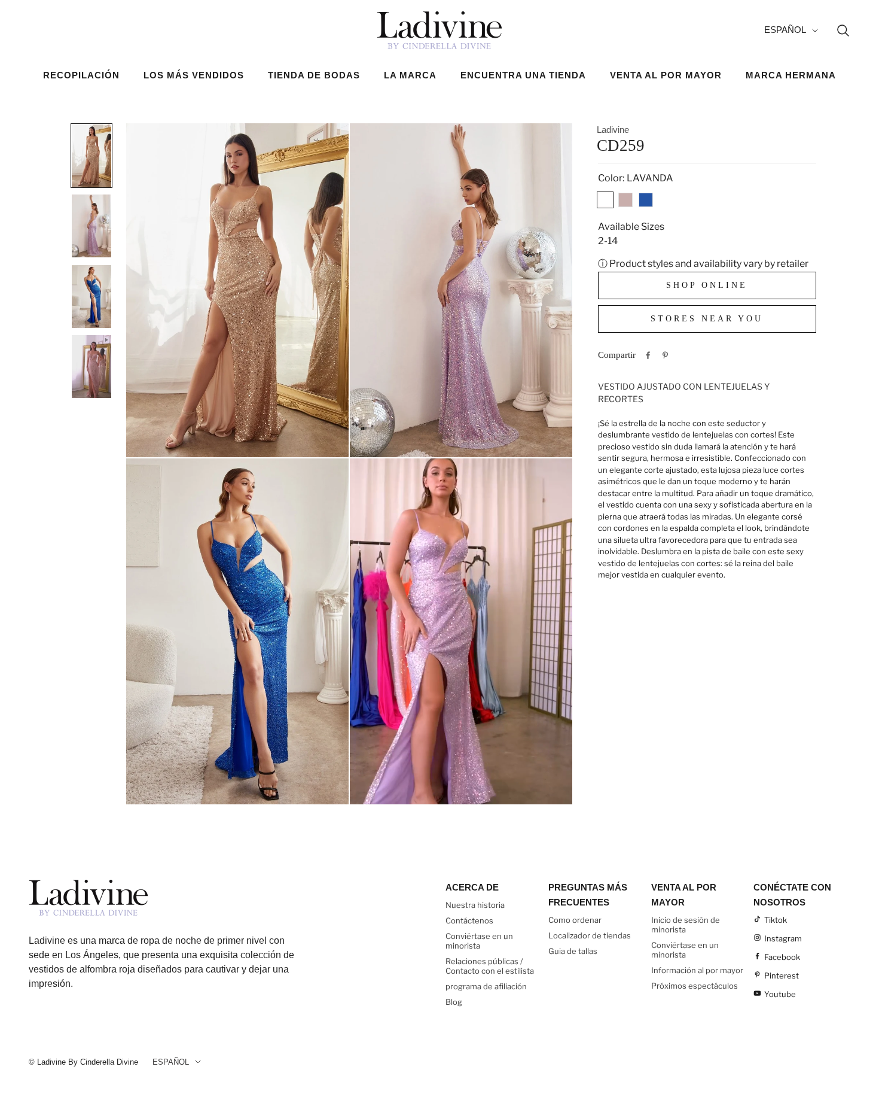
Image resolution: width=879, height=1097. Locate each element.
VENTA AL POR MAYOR (666, 75)
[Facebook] (647, 355)
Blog (453, 1002)
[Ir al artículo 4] (91, 366)
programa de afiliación (486, 986)
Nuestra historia (475, 905)
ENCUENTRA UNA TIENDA (523, 75)
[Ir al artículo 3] (91, 296)
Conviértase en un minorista (479, 940)
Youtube (780, 994)
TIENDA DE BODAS (314, 75)
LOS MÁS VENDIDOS (194, 75)
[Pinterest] (665, 355)
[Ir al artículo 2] (91, 225)
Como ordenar (575, 920)
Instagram (783, 938)
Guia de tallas (572, 951)
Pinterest (781, 975)
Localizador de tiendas (589, 935)
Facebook (782, 957)
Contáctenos (469, 920)
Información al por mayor (697, 970)
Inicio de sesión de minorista (685, 924)
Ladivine (613, 129)
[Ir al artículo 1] (91, 155)
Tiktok (775, 920)
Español (785, 30)
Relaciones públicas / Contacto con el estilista (489, 966)
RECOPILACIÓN (81, 75)
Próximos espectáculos (694, 985)
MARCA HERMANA (791, 75)
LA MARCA (410, 75)
